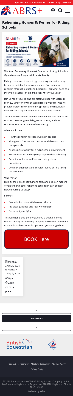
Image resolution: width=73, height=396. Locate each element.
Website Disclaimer (40, 363)
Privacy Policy (37, 369)
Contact (50, 2)
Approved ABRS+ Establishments (30, 2)
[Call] (53, 10)
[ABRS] (21, 10)
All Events (38, 318)
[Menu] (67, 10)
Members (67, 2)
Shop (58, 2)
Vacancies (23, 363)
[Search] (60, 10)
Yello (42, 391)
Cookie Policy (59, 363)
